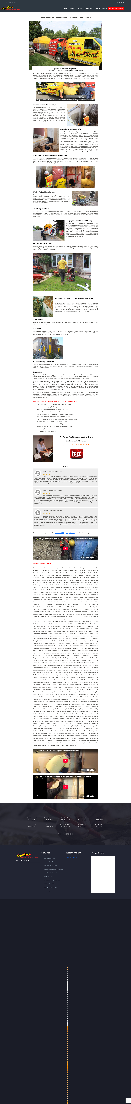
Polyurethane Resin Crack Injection (51, 861)
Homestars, (58, 533)
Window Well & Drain (48, 876)
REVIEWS (97, 8)
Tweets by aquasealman (71, 857)
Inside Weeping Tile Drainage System (51, 872)
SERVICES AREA (88, 8)
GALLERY (104, 8)
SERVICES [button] (72, 8)
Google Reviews (70, 533)
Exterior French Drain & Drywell (50, 865)
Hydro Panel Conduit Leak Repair (51, 887)
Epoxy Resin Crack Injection (49, 858)
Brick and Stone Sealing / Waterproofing (52, 880)
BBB (62, 533)
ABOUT (80, 8)
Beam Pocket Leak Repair (49, 883)
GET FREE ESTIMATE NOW (116, 8)
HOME (65, 8)
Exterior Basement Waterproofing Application (53, 869)
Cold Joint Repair (47, 891)
